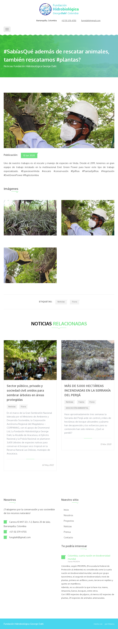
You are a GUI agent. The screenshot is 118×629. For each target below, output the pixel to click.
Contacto (68, 537)
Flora (74, 302)
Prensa (67, 532)
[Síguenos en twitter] (24, 21)
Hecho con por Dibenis (104, 624)
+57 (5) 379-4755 (69, 20)
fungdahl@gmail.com (90, 20)
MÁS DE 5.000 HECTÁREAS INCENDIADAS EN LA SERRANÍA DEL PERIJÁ (87, 390)
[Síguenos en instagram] (28, 21)
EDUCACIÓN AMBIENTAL (77, 408)
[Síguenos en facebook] (21, 21)
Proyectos (69, 521)
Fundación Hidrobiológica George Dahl (23, 623)
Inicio (66, 509)
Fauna (81, 402)
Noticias (61, 302)
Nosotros (68, 515)
